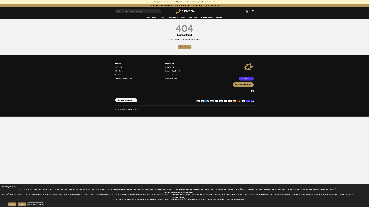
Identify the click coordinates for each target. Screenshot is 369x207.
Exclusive (189, 17)
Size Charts (119, 71)
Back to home (184, 47)
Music (162, 17)
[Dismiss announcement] (366, 1)
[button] (252, 11)
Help (195, 17)
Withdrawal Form (171, 79)
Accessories (172, 17)
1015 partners (32, 189)
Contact (118, 75)
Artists (182, 17)
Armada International (207, 17)
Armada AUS (219, 17)
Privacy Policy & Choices (173, 71)
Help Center (169, 67)
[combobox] (138, 11)
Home (148, 17)
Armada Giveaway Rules (123, 79)
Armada (136, 109)
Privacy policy (227, 199)
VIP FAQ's (118, 67)
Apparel (154, 17)
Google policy (239, 199)
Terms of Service (171, 75)
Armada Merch (123, 109)
